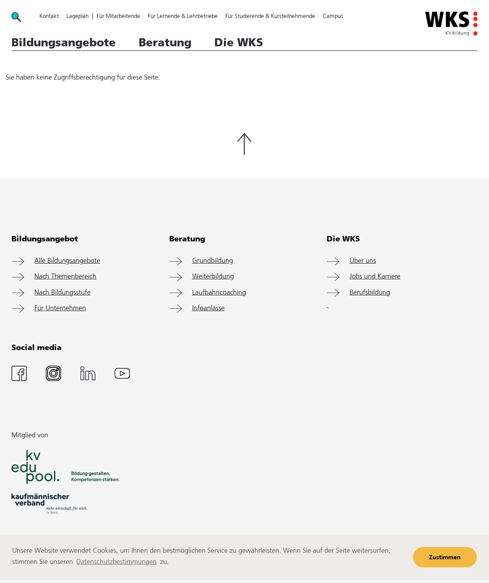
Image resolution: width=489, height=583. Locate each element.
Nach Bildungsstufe (62, 293)
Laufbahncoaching (219, 293)
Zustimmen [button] (445, 557)
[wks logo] (451, 23)
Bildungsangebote (63, 42)
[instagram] (53, 373)
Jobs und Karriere (375, 277)
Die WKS (238, 42)
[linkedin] (88, 373)
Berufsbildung (370, 293)
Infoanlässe (208, 308)
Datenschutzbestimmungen (116, 562)
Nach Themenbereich (65, 277)
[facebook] (19, 373)
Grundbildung (212, 261)
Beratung (165, 42)
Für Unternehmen (60, 308)
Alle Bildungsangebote (67, 261)
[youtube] (122, 373)
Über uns (363, 261)
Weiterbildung (213, 277)
